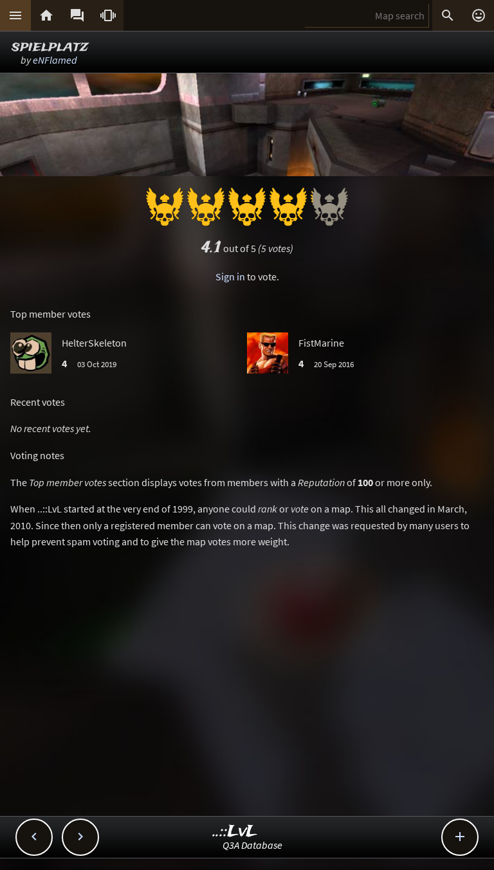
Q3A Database (252, 844)
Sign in (230, 276)
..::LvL (235, 831)
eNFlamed (55, 59)
